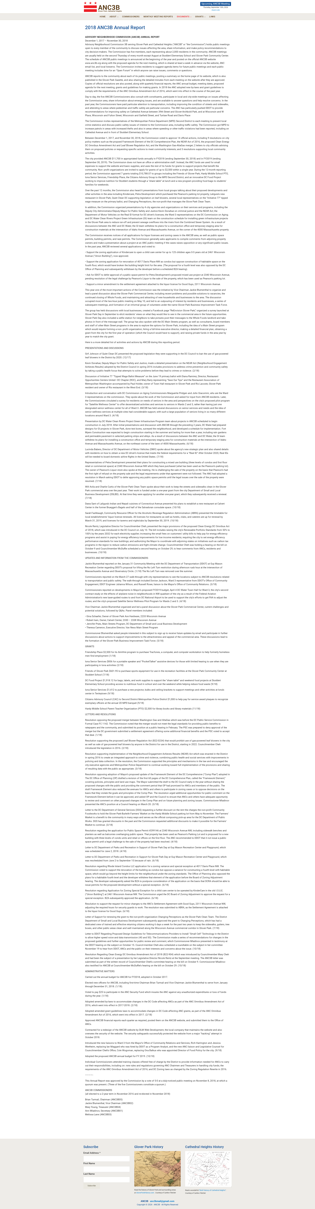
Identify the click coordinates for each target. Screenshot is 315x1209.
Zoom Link (216, 10)
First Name (89, 1163)
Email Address (91, 1153)
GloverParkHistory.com (145, 1193)
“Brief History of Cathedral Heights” (212, 1190)
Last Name (89, 1174)
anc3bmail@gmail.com (162, 1201)
